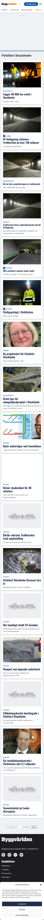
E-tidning (5, 869)
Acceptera (22, 904)
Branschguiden (26, 10)
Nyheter (5, 10)
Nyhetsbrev (6, 866)
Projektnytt (14, 10)
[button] (41, 885)
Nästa (34, 827)
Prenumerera (6, 873)
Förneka (22, 910)
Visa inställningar (22, 915)
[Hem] (10, 4)
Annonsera (6, 877)
